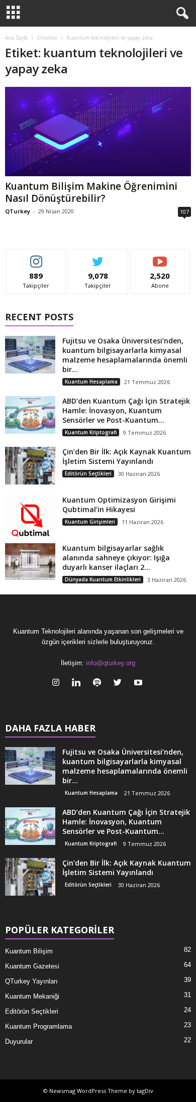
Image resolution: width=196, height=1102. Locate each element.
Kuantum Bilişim (29, 951)
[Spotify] (99, 683)
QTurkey (17, 211)
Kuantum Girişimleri (90, 521)
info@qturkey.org (110, 663)
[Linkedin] (78, 683)
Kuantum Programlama (38, 1026)
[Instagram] (58, 683)
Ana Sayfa (16, 37)
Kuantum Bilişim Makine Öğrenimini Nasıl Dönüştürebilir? (91, 192)
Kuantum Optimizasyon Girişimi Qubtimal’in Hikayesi (119, 504)
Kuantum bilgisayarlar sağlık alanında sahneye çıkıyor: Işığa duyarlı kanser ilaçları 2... (116, 557)
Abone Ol (160, 257)
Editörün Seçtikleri (88, 473)
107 (184, 211)
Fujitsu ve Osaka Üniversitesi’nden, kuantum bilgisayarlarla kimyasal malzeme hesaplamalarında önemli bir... (124, 355)
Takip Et (36, 257)
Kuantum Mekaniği (32, 996)
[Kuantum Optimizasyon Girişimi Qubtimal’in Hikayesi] (30, 520)
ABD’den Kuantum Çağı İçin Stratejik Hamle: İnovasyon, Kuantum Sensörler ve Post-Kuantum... (126, 410)
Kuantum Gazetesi (32, 966)
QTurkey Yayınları (31, 981)
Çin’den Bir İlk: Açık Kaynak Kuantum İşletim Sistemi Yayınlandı (126, 456)
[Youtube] (139, 683)
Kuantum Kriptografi (91, 432)
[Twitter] (120, 683)
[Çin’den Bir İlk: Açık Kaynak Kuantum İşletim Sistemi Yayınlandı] (30, 465)
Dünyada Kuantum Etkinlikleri (103, 579)
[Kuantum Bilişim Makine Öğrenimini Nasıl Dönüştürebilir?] (98, 131)
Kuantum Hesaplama (91, 381)
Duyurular (19, 1041)
